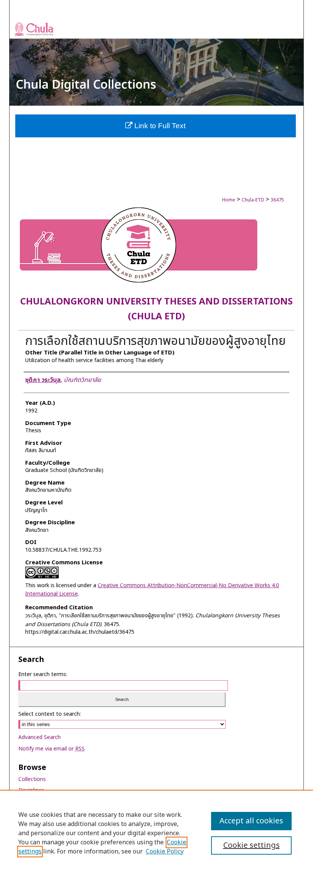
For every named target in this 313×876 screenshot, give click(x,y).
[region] (156, 833)
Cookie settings (251, 845)
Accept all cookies (251, 821)
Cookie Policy (165, 851)
